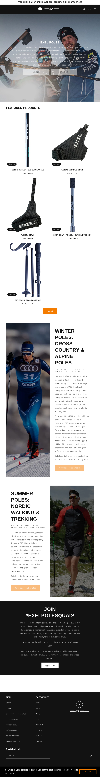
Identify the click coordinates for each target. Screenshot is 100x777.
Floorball (39, 730)
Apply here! (50, 665)
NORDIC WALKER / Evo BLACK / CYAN (28, 170)
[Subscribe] (47, 755)
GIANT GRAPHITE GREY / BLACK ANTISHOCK (72, 235)
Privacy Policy (11, 725)
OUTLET (39, 736)
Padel (38, 719)
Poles (38, 714)
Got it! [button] (88, 772)
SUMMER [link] (64, 72)
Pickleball (40, 725)
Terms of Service (12, 736)
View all (50, 311)
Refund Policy (11, 730)
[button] (5, 9)
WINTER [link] (36, 72)
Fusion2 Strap (28, 235)
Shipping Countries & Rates (17, 714)
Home (38, 703)
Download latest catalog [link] (25, 588)
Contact (9, 708)
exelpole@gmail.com (52, 651)
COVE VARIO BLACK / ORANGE (28, 300)
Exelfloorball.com (13, 741)
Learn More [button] (9, 773)
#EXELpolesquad (52, 630)
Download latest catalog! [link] (70, 468)
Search (8, 703)
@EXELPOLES (45, 655)
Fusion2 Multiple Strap (72, 170)
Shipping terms (12, 719)
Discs (38, 708)
